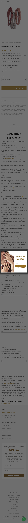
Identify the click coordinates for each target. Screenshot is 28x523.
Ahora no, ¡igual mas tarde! (20, 267)
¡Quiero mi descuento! (21, 265)
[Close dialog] (26, 251)
